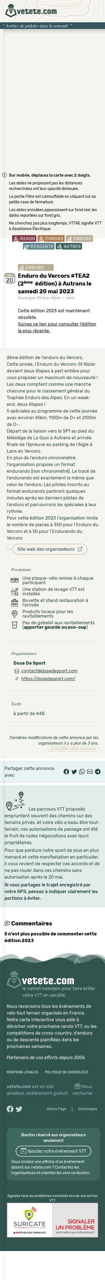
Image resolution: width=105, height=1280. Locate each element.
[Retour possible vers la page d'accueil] (31, 10)
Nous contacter (83, 1090)
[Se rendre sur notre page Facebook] (10, 1109)
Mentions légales (22, 1072)
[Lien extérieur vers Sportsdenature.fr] (52, 1220)
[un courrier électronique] (90, 772)
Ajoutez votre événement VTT (56, 1151)
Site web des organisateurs (47, 549)
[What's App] (82, 772)
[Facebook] (66, 772)
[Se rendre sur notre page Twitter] (19, 1109)
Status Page (56, 1109)
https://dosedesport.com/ (48, 678)
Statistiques (87, 1109)
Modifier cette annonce (75, 749)
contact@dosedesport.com (49, 671)
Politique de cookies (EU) (66, 1072)
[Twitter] (74, 772)
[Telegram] (98, 772)
